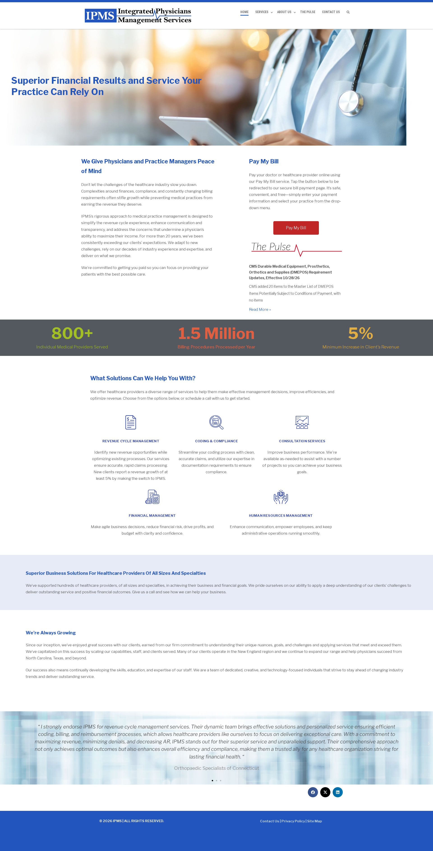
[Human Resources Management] (280, 496)
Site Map (314, 821)
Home (244, 12)
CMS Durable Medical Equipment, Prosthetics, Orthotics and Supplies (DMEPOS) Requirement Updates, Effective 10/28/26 (290, 272)
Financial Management (152, 516)
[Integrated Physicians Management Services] (138, 15)
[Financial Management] (152, 496)
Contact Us (331, 12)
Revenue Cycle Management (130, 441)
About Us (284, 12)
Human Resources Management (281, 516)
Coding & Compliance (216, 441)
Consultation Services (302, 441)
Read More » (260, 309)
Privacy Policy (293, 821)
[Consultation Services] (302, 422)
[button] (4, 743)
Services (261, 12)
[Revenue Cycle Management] (130, 422)
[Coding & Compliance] (216, 422)
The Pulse (307, 12)
